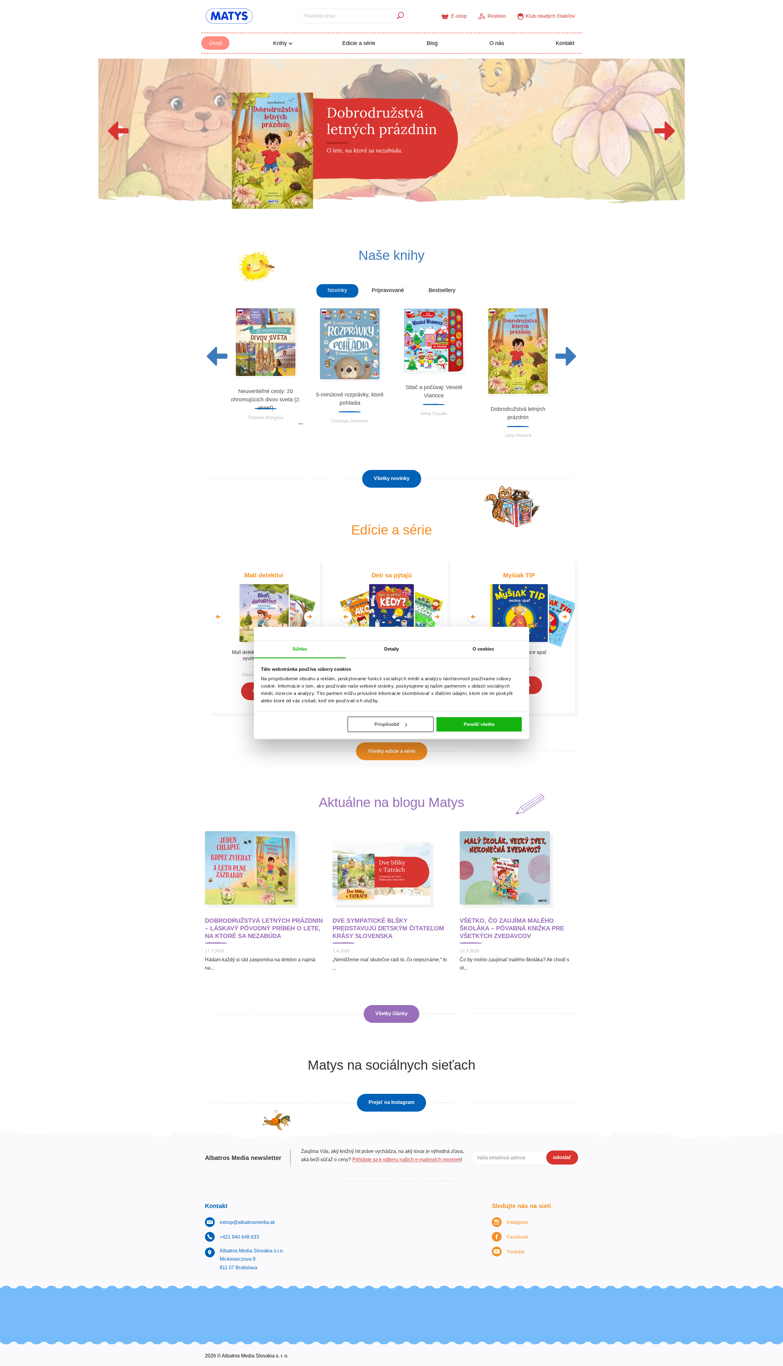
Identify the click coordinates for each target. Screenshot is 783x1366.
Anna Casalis (434, 413)
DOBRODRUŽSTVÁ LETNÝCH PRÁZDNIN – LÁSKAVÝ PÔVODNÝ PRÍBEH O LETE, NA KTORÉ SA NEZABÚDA (264, 928)
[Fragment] (578, 1307)
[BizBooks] (362, 1307)
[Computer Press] (283, 1307)
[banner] (229, 16)
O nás (496, 43)
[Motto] (205, 1307)
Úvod (215, 43)
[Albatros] (453, 1326)
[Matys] (578, 1326)
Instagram (517, 1222)
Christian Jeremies (350, 420)
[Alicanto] (329, 1326)
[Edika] (421, 1307)
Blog (432, 43)
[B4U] (381, 1307)
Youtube (516, 1251)
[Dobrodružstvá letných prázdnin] (391, 141)
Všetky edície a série (391, 751)
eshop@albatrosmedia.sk (247, 1222)
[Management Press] (303, 1307)
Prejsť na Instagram (391, 1102)
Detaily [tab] (391, 648)
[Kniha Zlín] (323, 1307)
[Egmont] (401, 1307)
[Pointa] (499, 1307)
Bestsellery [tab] (442, 290)
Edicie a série (358, 43)
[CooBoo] (205, 1326)
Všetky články (391, 1013)
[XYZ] (224, 1307)
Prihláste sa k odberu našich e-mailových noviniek (406, 1159)
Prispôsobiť (387, 724)
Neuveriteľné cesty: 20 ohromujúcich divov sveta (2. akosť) (266, 399)
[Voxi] (244, 1307)
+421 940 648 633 (239, 1237)
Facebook (517, 1237)
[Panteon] (460, 1307)
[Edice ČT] (440, 1307)
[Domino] (263, 1307)
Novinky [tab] (337, 290)
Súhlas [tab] (299, 648)
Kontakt (565, 43)
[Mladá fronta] (538, 1307)
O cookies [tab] (483, 648)
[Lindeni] (558, 1307)
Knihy (280, 43)
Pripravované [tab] (388, 290)
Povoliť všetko (479, 724)
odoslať (562, 1157)
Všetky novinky (392, 478)
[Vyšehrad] (342, 1307)
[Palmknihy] (479, 1307)
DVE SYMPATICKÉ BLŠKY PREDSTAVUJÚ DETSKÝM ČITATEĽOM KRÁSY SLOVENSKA (388, 928)
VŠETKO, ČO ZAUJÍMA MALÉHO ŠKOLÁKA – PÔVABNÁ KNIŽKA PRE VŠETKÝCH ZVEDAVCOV (512, 928)
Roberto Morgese (265, 417)
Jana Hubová (518, 435)
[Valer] (519, 1307)
